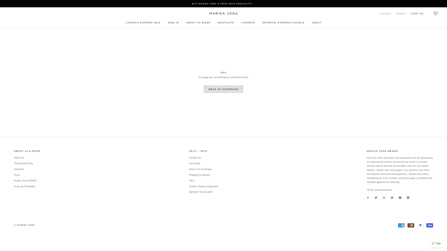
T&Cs (192, 180)
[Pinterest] (392, 197)
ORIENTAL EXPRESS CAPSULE (283, 22)
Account (385, 14)
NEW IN (173, 22)
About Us (19, 157)
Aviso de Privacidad (24, 186)
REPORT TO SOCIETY (201, 192)
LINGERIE (248, 22)
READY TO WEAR (198, 22)
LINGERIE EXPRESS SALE (143, 22)
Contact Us (195, 157)
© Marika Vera (24, 225)
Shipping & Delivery (199, 175)
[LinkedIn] (408, 197)
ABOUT (317, 22)
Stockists (19, 169)
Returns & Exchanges (200, 169)
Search (401, 14)
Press (17, 175)
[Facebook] (368, 197)
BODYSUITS (226, 22)
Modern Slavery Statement (203, 186)
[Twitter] (376, 197)
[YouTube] (400, 197)
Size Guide (194, 163)
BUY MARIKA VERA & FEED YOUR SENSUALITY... (223, 3)
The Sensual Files (23, 163)
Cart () (417, 13)
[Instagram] (384, 197)
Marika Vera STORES (25, 180)
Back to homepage (223, 89)
